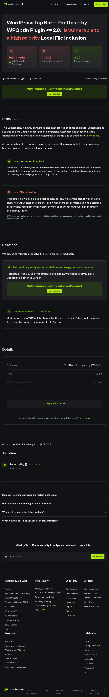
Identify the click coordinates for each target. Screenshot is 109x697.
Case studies (71, 4)
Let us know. (85, 418)
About (88, 641)
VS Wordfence (12, 616)
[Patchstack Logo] (14, 4)
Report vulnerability (44, 597)
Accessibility (76, 690)
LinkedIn (89, 663)
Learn (70, 602)
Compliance (92, 645)
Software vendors (92, 598)
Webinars (11, 662)
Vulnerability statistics (15, 667)
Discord (70, 611)
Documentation (12, 620)
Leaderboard (72, 594)
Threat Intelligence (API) (16, 602)
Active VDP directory (48, 593)
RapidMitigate (13, 598)
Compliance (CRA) (45, 606)
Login (86, 4)
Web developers (92, 589)
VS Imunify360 (12, 611)
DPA (46, 690)
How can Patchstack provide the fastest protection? (29, 495)
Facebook (90, 668)
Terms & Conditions (95, 690)
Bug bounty (71, 589)
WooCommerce (91, 607)
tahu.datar (34, 464)
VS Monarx (10, 607)
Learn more (92, 135)
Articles (9, 654)
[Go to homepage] (15, 690)
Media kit (89, 659)
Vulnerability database (16, 646)
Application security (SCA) (17, 594)
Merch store (91, 654)
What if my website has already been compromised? (30, 520)
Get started (54, 94)
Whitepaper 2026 (15, 650)
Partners (9, 641)
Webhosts (91, 593)
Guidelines (71, 598)
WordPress (89, 602)
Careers (89, 650)
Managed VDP (44, 589)
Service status (12, 625)
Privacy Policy (59, 690)
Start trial (101, 4)
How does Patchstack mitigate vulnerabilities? (26, 503)
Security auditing (43, 601)
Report (69, 607)
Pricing (54, 4)
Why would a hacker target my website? (23, 512)
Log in (8, 629)
